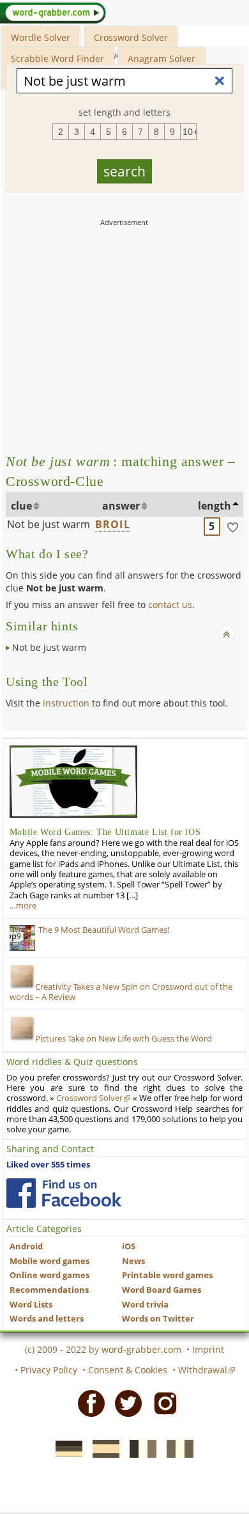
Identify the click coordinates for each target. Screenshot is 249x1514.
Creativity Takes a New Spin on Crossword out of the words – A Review (121, 992)
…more (23, 905)
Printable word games (167, 1275)
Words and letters (47, 1318)
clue (21, 506)
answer (121, 506)
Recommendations (49, 1289)
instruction (66, 703)
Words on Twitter (158, 1318)
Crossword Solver (131, 37)
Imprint (208, 1349)
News (133, 1261)
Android (26, 1246)
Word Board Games (161, 1289)
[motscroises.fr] (139, 1447)
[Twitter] (124, 1402)
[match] (232, 526)
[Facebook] (87, 1402)
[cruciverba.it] (176, 1447)
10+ (190, 132)
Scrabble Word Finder (57, 58)
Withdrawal (202, 1370)
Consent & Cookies (127, 1370)
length (214, 506)
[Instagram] (161, 1402)
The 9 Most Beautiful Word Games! (103, 930)
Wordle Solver (40, 37)
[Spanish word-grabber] (102, 1447)
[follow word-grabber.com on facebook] (63, 1193)
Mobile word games (49, 1261)
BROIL (112, 524)
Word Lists (31, 1304)
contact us (170, 604)
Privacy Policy (48, 1370)
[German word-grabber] (65, 1447)
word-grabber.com (141, 1349)
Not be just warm (48, 524)
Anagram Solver (161, 58)
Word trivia (145, 1304)
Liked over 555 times (48, 1164)
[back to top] (227, 634)
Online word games (49, 1275)
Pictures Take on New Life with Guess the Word (123, 1038)
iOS (128, 1246)
